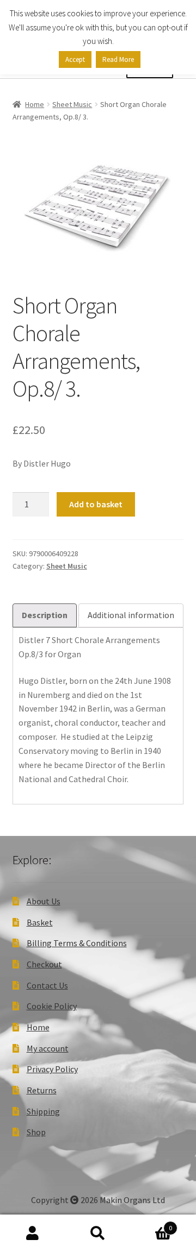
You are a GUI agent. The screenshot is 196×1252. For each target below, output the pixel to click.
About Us (43, 901)
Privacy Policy (52, 1069)
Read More (118, 59)
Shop (36, 1132)
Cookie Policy (52, 1006)
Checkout (44, 964)
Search (98, 1233)
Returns (42, 1090)
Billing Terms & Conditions (77, 943)
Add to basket (95, 504)
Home (34, 104)
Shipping (43, 1111)
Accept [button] (75, 59)
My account (48, 1048)
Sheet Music (72, 104)
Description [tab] (45, 614)
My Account (32, 1233)
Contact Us (47, 985)
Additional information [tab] (131, 614)
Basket (40, 922)
